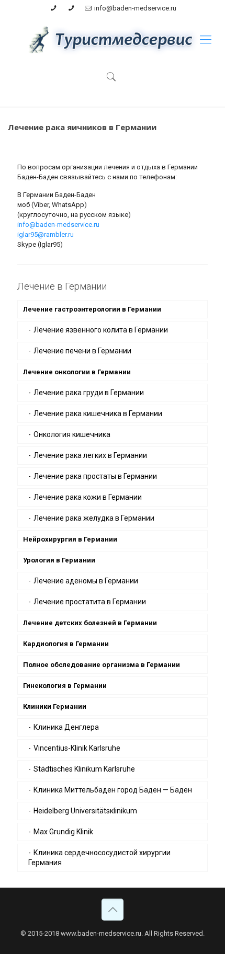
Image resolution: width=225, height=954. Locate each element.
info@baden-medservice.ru (135, 8)
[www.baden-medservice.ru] (112, 39)
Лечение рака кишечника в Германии (97, 413)
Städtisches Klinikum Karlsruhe (84, 769)
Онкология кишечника (71, 434)
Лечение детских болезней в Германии (90, 623)
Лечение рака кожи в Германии (87, 497)
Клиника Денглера (66, 727)
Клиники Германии (54, 706)
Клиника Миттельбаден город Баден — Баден (112, 790)
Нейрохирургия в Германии (70, 539)
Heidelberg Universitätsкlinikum (85, 811)
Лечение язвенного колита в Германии (100, 330)
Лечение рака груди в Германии (88, 392)
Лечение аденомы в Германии (85, 581)
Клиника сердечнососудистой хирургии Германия (99, 857)
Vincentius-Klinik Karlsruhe (76, 748)
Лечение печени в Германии (82, 351)
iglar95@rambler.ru (45, 234)
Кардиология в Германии (66, 644)
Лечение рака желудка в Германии (93, 518)
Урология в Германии (59, 560)
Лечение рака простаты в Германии (95, 476)
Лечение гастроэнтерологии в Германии (92, 309)
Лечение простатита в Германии (89, 601)
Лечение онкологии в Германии (77, 372)
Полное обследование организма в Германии (101, 665)
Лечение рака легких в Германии (90, 455)
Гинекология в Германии (65, 685)
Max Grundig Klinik (63, 831)
